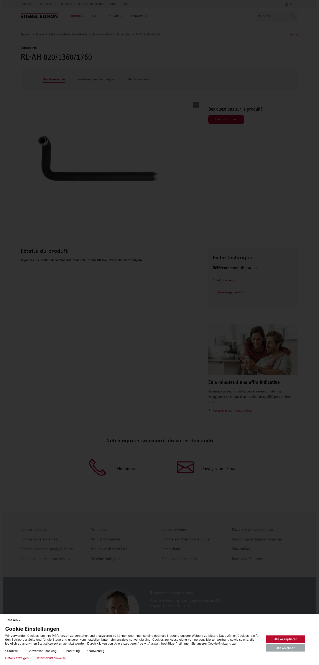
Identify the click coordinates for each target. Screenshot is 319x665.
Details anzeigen (17, 658)
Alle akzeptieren (285, 639)
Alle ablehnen (285, 648)
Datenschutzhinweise (51, 658)
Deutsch (11, 620)
